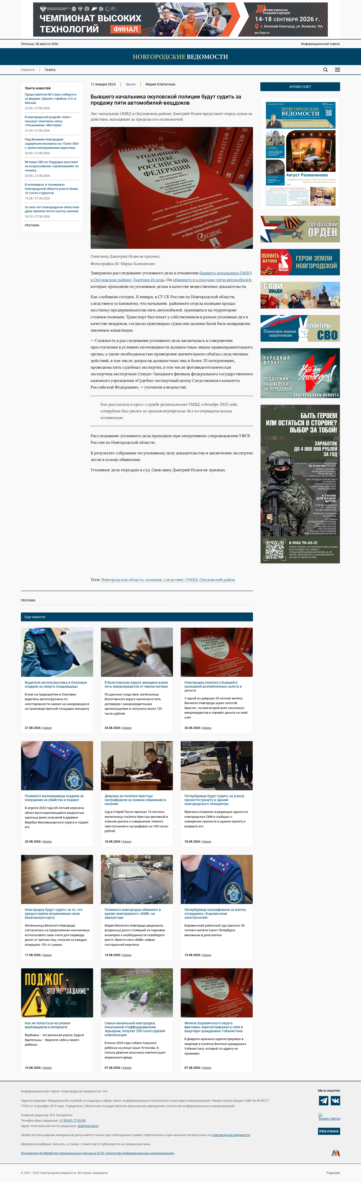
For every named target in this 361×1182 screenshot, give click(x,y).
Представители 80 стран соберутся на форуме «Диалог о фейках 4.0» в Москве (50, 99)
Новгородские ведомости (231, 1135)
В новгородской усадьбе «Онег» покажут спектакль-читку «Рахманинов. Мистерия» (48, 121)
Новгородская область (122, 579)
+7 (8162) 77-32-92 (72, 1120)
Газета (50, 70)
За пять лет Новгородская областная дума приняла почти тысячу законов (52, 209)
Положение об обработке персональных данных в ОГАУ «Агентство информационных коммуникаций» (98, 1153)
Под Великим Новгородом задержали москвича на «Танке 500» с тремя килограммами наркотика (52, 144)
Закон (131, 84)
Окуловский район (217, 579)
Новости (28, 70)
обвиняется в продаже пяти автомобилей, (212, 279)
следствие (173, 579)
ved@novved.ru (87, 1126)
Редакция (333, 1173)
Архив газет (300, 87)
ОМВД (191, 579)
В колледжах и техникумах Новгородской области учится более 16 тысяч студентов (51, 189)
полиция (153, 579)
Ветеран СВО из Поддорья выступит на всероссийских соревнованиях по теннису (52, 166)
